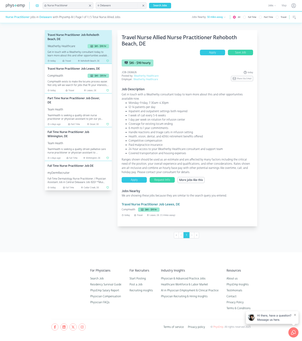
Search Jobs (160, 5)
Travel (283, 17)
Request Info (162, 180)
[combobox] (67, 5)
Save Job (240, 52)
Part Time (268, 17)
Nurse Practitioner (18, 17)
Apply (212, 52)
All (239, 17)
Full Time (252, 17)
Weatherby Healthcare (146, 76)
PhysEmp (218, 327)
